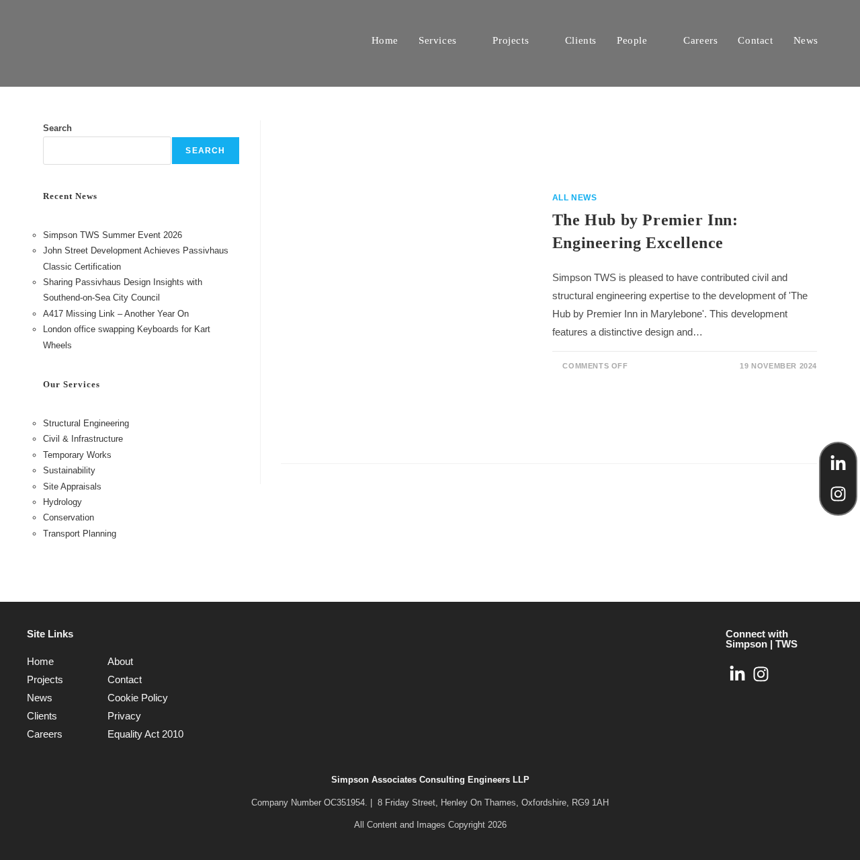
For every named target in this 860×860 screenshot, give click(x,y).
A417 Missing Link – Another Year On (116, 314)
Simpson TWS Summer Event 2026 (112, 235)
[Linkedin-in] (838, 463)
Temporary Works (77, 455)
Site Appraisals (72, 486)
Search (57, 128)
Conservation (68, 517)
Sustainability (69, 470)
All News (574, 197)
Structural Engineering (86, 423)
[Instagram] (838, 494)
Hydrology (62, 502)
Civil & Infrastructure (83, 439)
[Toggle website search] (842, 40)
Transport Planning (79, 534)
